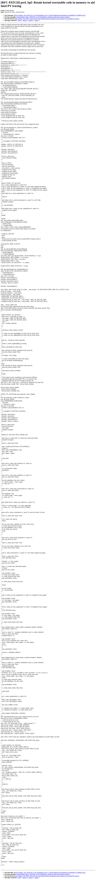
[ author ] (36, 20)
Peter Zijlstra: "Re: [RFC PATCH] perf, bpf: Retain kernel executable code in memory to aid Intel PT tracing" (47, 19)
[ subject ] (31, 20)
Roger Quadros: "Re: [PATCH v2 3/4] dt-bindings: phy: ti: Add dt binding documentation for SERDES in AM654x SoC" (50, 15)
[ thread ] (24, 20)
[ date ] (20, 20)
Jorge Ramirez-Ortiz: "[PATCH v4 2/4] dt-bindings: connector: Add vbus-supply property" (43, 17)
